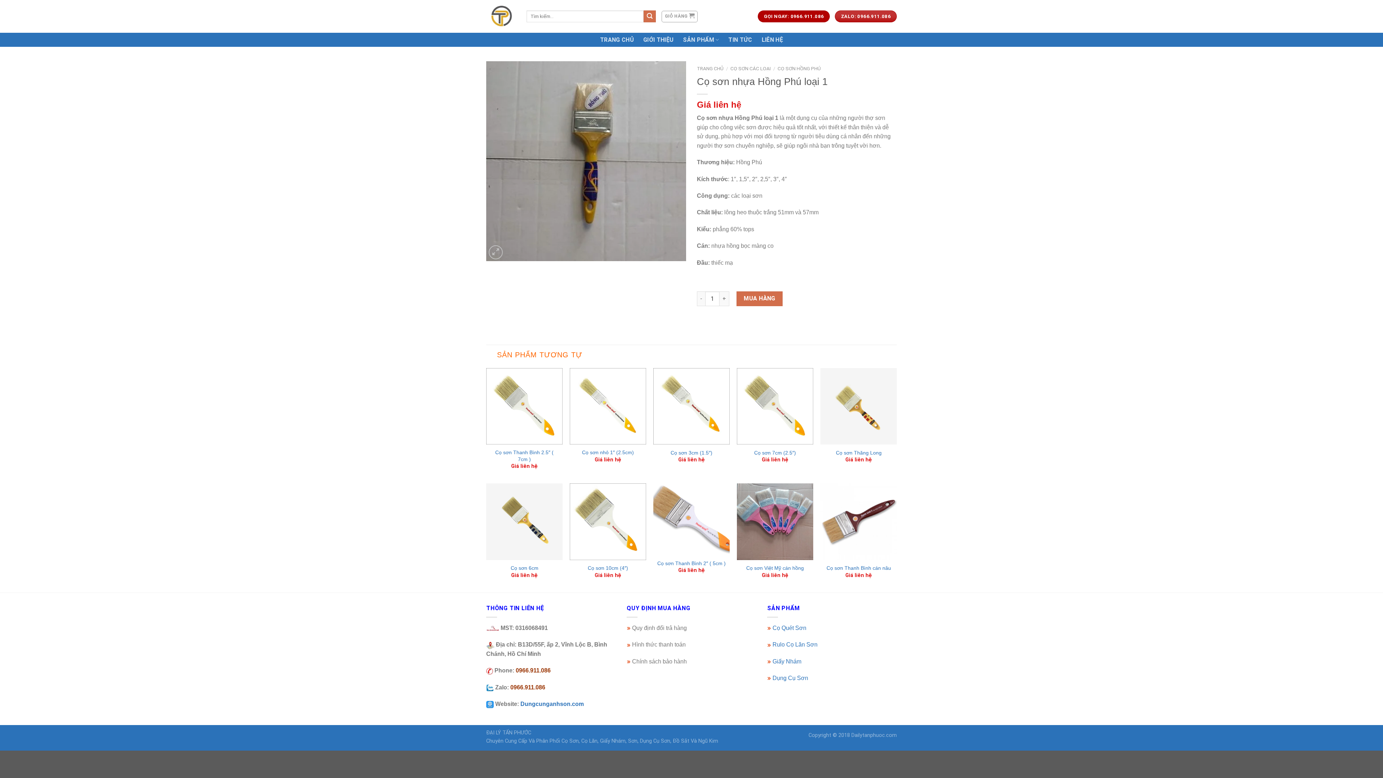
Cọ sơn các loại (750, 68)
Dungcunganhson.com (552, 704)
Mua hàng (759, 298)
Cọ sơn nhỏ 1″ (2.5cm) (608, 452)
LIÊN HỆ (772, 39)
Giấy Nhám (787, 661)
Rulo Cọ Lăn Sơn (795, 644)
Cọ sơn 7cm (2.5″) (775, 453)
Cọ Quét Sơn (789, 628)
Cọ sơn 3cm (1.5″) (691, 453)
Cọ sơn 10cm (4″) (608, 568)
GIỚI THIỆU (658, 39)
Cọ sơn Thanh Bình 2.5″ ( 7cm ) (524, 456)
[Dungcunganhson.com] (501, 16)
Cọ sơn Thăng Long (859, 453)
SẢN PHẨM (698, 39)
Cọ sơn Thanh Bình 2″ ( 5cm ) (691, 563)
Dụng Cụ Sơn (790, 678)
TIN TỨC (740, 39)
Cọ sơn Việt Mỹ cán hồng (775, 568)
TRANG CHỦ (617, 39)
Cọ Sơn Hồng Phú (799, 68)
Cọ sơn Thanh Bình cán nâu (859, 568)
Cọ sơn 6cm (524, 568)
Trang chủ (710, 68)
